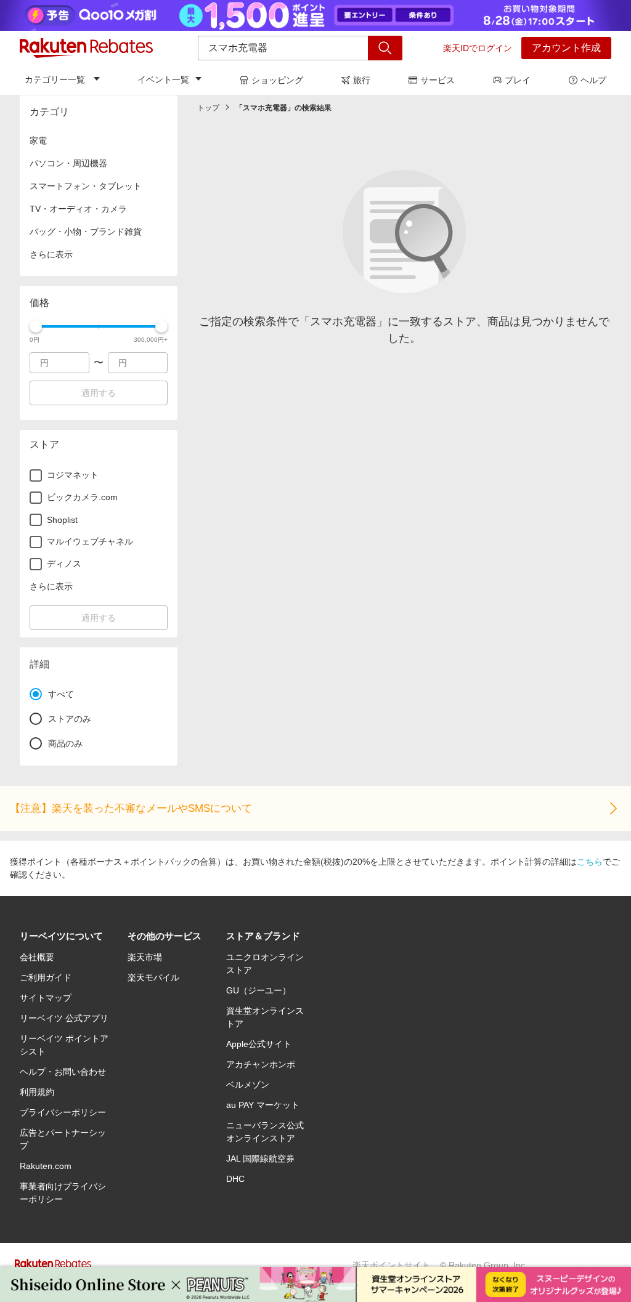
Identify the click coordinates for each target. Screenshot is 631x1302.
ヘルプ (593, 80)
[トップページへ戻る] (86, 48)
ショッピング (277, 80)
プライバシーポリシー (63, 1112)
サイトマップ (45, 998)
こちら (590, 862)
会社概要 (37, 957)
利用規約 (37, 1092)
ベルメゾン (247, 1085)
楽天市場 (145, 957)
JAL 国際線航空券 (260, 1158)
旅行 (361, 80)
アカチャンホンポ (260, 1064)
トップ (208, 107)
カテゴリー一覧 (55, 79)
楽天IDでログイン (477, 48)
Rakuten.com (45, 1166)
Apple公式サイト (258, 1044)
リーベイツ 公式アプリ (64, 1018)
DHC (235, 1179)
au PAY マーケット (262, 1105)
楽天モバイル (153, 977)
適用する (98, 393)
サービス (437, 80)
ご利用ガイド (45, 977)
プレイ (518, 80)
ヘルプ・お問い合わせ (63, 1072)
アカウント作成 (566, 47)
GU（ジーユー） (258, 990)
